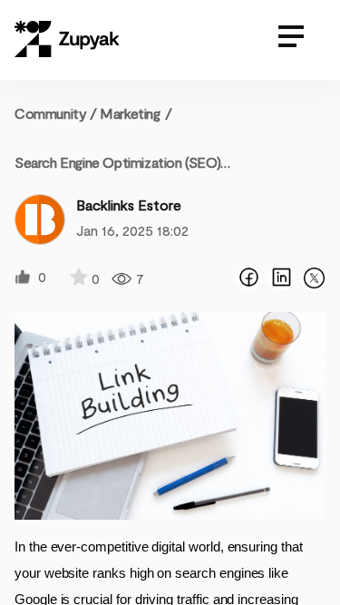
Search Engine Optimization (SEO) (117, 162)
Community (56, 113)
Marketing (130, 113)
